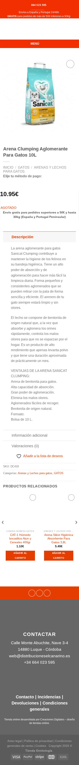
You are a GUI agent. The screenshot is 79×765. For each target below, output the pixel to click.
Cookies (40, 745)
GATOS (23, 167)
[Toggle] (7, 236)
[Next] (76, 531)
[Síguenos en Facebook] (31, 593)
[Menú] (43, 44)
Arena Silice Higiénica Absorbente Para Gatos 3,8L (58, 538)
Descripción (22, 237)
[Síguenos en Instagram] (39, 593)
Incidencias (48, 697)
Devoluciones (25, 703)
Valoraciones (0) (25, 446)
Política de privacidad (38, 741)
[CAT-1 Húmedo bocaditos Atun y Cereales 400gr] (20, 510)
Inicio (8, 167)
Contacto (25, 697)
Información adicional (29, 435)
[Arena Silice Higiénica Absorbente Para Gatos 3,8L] (59, 510)
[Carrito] (74, 29)
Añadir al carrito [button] (20, 555)
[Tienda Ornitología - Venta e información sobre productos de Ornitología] (39, 29)
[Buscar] (4, 29)
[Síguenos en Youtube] (47, 593)
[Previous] (3, 531)
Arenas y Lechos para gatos (35, 473)
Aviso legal (14, 741)
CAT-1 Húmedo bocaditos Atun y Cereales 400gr (20, 538)
